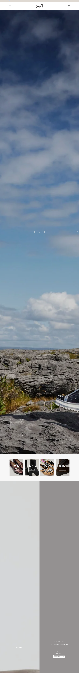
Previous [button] (2, 232)
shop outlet (39, 235)
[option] (39, 232)
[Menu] (10, 6)
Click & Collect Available (59, 656)
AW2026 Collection (19, 650)
